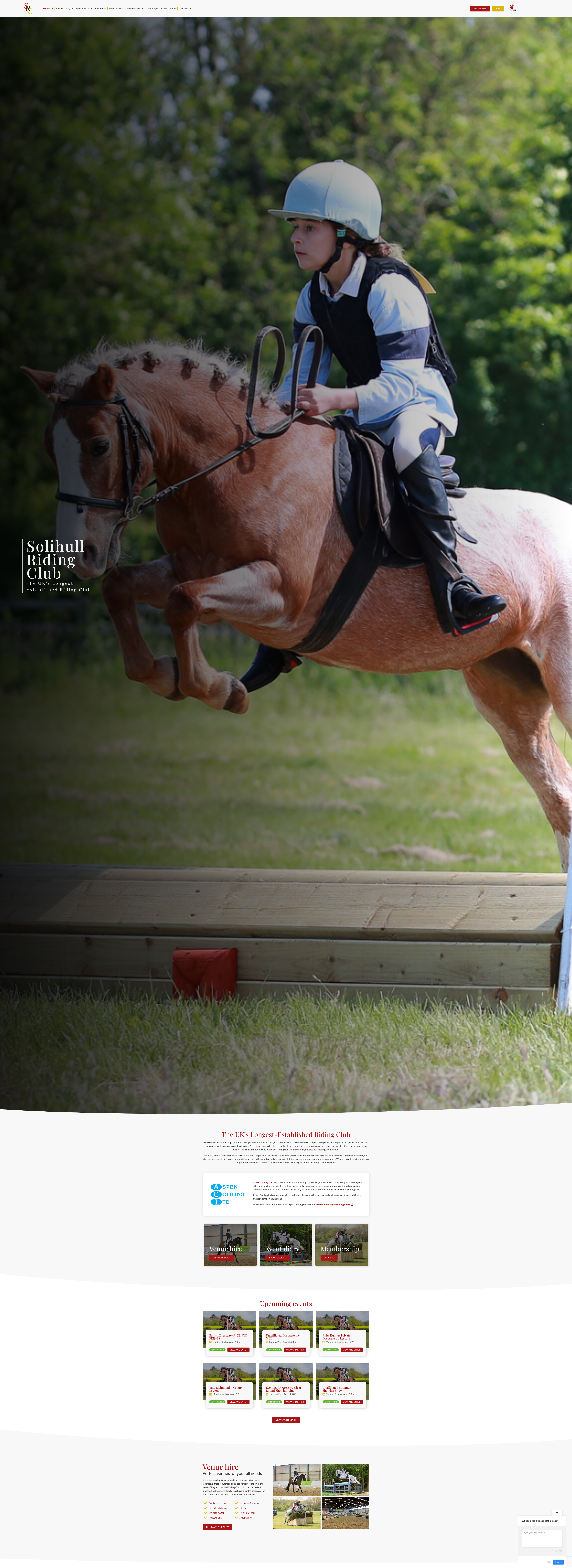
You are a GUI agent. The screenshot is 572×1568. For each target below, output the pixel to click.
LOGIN (512, 10)
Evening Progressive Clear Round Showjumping (283, 1388)
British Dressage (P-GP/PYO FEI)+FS (228, 1336)
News (173, 8)
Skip (549, 1562)
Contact (183, 8)
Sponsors (100, 8)
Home (46, 8)
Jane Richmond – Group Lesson (225, 1388)
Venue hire (82, 8)
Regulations (116, 8)
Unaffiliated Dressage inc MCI (283, 1336)
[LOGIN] (512, 6)
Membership (132, 8)
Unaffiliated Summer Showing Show (336, 1388)
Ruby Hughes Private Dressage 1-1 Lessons (336, 1336)
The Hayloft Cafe (156, 8)
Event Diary (63, 8)
